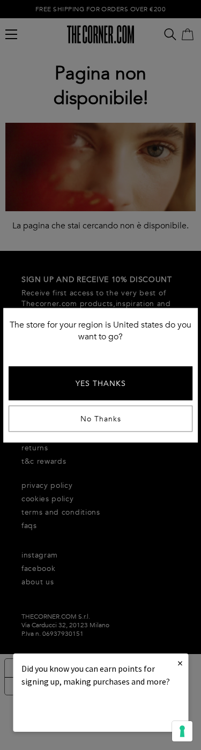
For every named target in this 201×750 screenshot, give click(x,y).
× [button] (180, 663)
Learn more (57, 710)
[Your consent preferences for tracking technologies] (182, 731)
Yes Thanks (101, 383)
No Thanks (100, 418)
